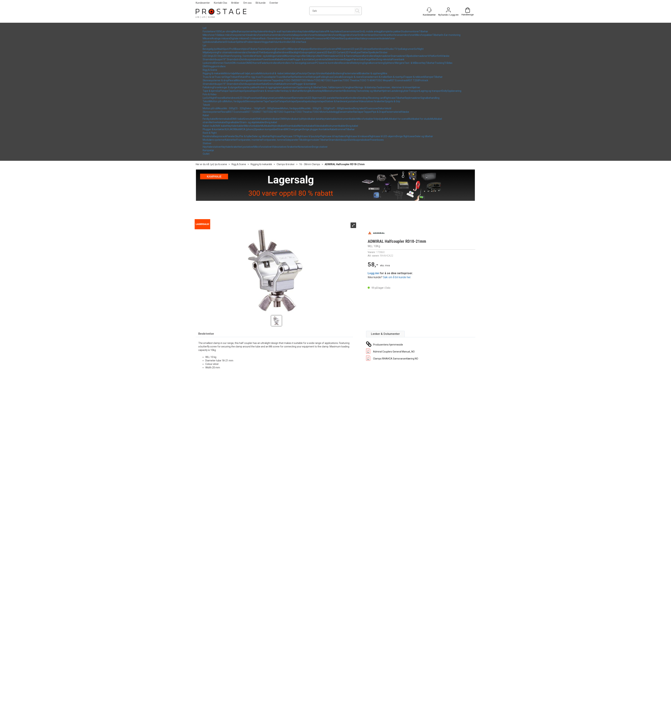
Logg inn (373, 273)
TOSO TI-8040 (368, 80)
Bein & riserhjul (396, 76)
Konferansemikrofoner (402, 35)
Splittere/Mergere (394, 63)
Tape (231, 90)
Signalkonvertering (374, 63)
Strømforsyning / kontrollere (239, 56)
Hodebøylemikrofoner (327, 35)
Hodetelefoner (387, 38)
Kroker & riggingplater (270, 87)
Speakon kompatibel (266, 129)
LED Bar (327, 52)
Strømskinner (264, 80)
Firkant (242, 76)
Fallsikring (208, 87)
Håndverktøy (349, 90)
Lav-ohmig (227, 31)
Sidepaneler (291, 139)
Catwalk (337, 76)
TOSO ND (319, 80)
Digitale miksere (239, 38)
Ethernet (256, 63)
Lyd (204, 28)
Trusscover (372, 108)
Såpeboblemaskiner (416, 56)
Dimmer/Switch (223, 63)
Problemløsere (253, 42)
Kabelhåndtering (334, 73)
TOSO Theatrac (351, 80)
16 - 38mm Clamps (309, 164)
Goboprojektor (308, 52)
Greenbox (347, 108)
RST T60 (262, 111)
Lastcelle (254, 73)
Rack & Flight (210, 132)
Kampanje (208, 150)
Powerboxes (268, 59)
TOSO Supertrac (333, 80)
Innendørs (241, 52)
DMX (248, 63)
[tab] (206, 334)
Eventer (274, 2)
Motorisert (286, 97)
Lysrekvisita (320, 59)
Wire (384, 73)
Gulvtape (239, 90)
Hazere (359, 56)
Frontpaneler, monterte (249, 139)
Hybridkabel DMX (276, 118)
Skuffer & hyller (243, 136)
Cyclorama (331, 49)
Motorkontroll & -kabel (271, 73)
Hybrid (245, 49)
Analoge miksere (220, 38)
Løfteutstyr (301, 73)
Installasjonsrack (217, 136)
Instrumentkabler (347, 118)
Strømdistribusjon (212, 59)
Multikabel (266, 125)
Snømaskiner (398, 56)
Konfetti (437, 56)
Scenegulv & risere (352, 76)
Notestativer (305, 146)
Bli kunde (261, 2)
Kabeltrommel (286, 83)
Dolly (444, 90)
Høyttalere (259, 31)
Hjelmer (416, 87)
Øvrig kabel (271, 122)
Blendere (295, 49)
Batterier (220, 42)
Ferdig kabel (209, 118)
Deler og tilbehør (261, 136)
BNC (286, 129)
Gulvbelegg (332, 111)
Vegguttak (267, 42)
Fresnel (280, 49)
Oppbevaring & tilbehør (309, 87)
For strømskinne (227, 52)
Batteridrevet (317, 49)
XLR (227, 129)
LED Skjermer (314, 97)
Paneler (230, 136)
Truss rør (219, 76)
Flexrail (232, 80)
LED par (354, 49)
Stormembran (381, 35)
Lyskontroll (208, 63)
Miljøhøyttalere (318, 31)
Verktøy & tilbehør (290, 90)
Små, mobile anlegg (370, 31)
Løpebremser (289, 87)
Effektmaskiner (329, 56)
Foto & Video (210, 94)
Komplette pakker (391, 31)
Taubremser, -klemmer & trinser (394, 87)
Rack (205, 136)
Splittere (240, 42)
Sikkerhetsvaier (335, 59)
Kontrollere (369, 56)
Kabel (278, 59)
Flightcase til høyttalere (333, 136)
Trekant (234, 76)
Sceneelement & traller (375, 76)
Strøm (280, 129)
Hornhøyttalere (301, 31)
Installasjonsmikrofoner (302, 35)
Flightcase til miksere (357, 136)
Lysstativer (353, 101)
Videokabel (379, 118)
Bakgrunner (407, 49)
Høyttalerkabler (329, 118)
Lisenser (310, 63)
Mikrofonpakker (423, 35)
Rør (292, 76)
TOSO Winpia (383, 80)
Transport (414, 90)
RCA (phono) (247, 129)
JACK (232, 129)
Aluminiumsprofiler (295, 56)
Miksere (207, 38)
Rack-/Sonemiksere (271, 38)
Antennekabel (224, 118)
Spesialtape (250, 90)
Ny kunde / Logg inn (448, 14)
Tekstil (206, 101)
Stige (227, 76)
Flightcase (390, 97)
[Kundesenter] (429, 10)
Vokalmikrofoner (255, 35)
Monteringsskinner (246, 80)
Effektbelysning (266, 52)
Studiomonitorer (410, 31)
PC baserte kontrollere (327, 63)
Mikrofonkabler (365, 118)
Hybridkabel (278, 125)
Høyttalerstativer (212, 146)
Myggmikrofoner (348, 35)
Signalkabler (233, 122)
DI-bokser (230, 42)
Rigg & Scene (210, 70)
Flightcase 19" (289, 136)
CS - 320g (240, 108)
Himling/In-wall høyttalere (279, 31)
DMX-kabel (238, 118)
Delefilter (339, 38)
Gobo (362, 59)
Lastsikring (396, 90)
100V (218, 31)
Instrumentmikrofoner (276, 35)
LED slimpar (365, 49)
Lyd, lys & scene (218, 164)
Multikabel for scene (397, 118)
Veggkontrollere (217, 66)
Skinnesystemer (254, 101)
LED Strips (218, 56)
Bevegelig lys (210, 49)
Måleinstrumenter (332, 90)
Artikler (235, 2)
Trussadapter (268, 76)
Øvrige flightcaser (405, 136)
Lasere (319, 52)
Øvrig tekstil (359, 108)
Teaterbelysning (267, 49)
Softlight (419, 49)
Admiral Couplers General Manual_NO (394, 351)
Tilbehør (423, 31)
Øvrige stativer (320, 146)
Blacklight (294, 52)
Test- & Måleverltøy (415, 63)
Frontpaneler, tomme (273, 139)
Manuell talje (243, 73)
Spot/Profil (229, 49)
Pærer (355, 59)
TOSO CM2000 (292, 80)
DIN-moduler (239, 63)
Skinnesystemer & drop (215, 80)
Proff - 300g (266, 108)
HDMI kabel (261, 118)
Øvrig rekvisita (384, 59)
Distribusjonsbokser (251, 59)
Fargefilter (370, 59)
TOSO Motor (307, 80)
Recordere (345, 63)
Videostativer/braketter (372, 101)
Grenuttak (287, 59)
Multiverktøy (315, 90)
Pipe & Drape (378, 111)
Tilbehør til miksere (292, 38)
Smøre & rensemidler (268, 90)
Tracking (439, 63)
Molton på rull (217, 101)
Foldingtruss (326, 76)
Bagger (348, 59)
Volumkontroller (282, 42)
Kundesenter (203, 2)
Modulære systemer (214, 139)
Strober (383, 52)
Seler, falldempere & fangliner (338, 87)
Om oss (247, 2)
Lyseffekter (362, 52)
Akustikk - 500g (226, 108)
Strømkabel (291, 125)
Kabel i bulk (209, 125)
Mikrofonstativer (263, 146)
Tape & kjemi (210, 90)
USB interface (298, 42)
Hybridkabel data (311, 118)
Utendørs (252, 52)
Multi (237, 129)
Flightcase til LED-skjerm (382, 136)
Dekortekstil (384, 108)
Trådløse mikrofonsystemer (230, 35)
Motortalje (230, 73)
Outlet (206, 153)
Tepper (367, 111)
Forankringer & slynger (226, 87)
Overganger (295, 129)
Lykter (405, 90)
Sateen (277, 108)
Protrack (423, 80)
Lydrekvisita (209, 42)
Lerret (277, 97)
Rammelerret (299, 97)
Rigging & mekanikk (213, 73)
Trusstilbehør (283, 76)
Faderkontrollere (270, 63)
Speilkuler (373, 52)
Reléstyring (357, 63)
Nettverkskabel (217, 122)
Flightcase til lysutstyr (308, 136)
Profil (287, 49)
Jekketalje (289, 73)
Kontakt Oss (220, 2)
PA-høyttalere (333, 31)
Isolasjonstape (317, 101)
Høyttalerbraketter (231, 146)
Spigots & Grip (392, 101)
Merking (304, 90)
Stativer (207, 143)
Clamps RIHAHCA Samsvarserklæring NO (395, 358)
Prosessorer (319, 38)
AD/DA (330, 38)
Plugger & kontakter (303, 59)
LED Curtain (338, 52)
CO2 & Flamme (346, 56)
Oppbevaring (454, 90)
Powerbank (398, 59)
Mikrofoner (209, 35)
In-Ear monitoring (450, 35)
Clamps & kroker (316, 73)
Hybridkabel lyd (294, 118)
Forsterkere (209, 31)
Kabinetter (230, 139)
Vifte (430, 56)
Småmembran (366, 35)
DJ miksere (254, 38)
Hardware (340, 97)
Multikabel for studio (419, 118)
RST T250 (413, 80)
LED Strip (208, 56)
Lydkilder (308, 38)
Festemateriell (351, 73)
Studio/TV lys (393, 49)
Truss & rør (209, 76)
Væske (445, 56)
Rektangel (313, 76)
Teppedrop (278, 80)
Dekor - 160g (252, 108)
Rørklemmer (301, 76)
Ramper (429, 76)
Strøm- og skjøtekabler (252, 122)
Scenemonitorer (350, 31)
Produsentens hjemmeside (388, 344)
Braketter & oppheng (370, 73)
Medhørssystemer (243, 31)
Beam (238, 49)
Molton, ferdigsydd (235, 101)
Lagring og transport (431, 90)
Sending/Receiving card (371, 97)
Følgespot (305, 49)
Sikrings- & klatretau (365, 87)
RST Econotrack (399, 80)
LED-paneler (328, 97)
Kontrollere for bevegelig (292, 63)
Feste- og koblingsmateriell (270, 56)
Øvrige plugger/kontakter (316, 129)
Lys (204, 45)
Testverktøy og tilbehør (369, 90)
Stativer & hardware (336, 101)
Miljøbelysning (210, 52)
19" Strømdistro (231, 59)
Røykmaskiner (383, 56)
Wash (220, 49)
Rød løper (358, 111)
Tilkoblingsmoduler (308, 139)
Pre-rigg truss (253, 76)
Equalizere (350, 38)
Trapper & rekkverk (414, 76)
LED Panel (350, 52)
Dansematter (345, 111)
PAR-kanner (343, 49)
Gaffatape (222, 90)
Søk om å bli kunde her (396, 277)
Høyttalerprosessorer (367, 38)
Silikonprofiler (313, 56)
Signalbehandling (429, 97)
